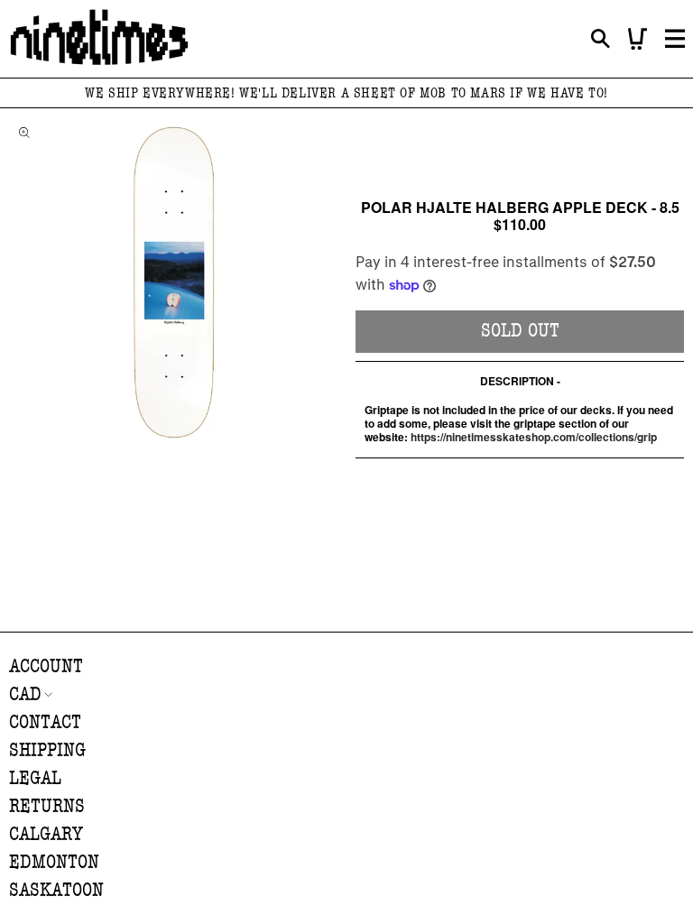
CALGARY (46, 834)
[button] (600, 39)
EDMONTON (54, 862)
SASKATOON (56, 890)
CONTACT (45, 722)
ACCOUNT (46, 666)
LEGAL (35, 778)
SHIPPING (47, 750)
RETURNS (47, 806)
